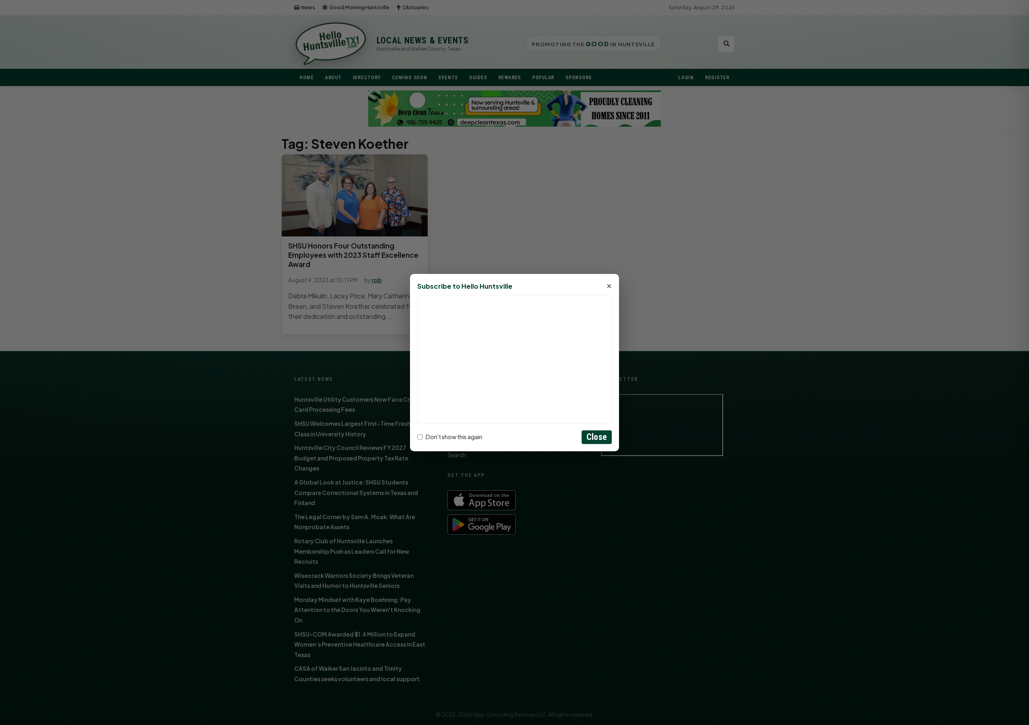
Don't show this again (454, 437)
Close (596, 437)
